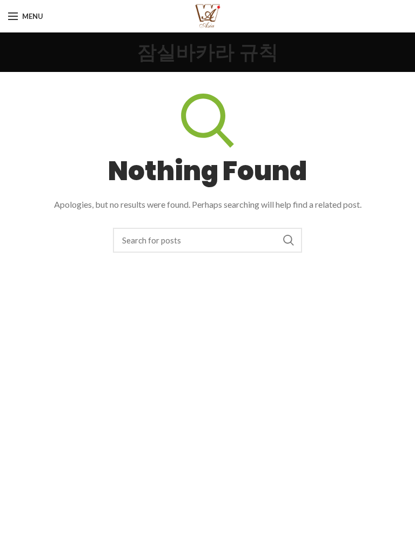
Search (288, 240)
